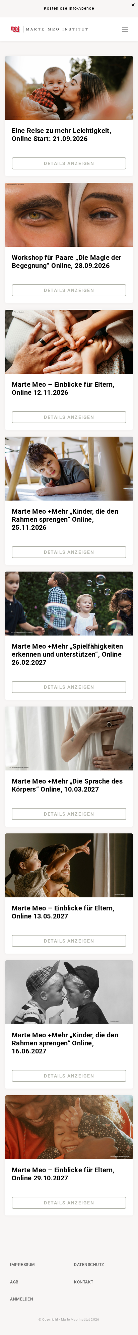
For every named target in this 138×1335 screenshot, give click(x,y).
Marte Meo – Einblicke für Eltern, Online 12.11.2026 (63, 388)
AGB (14, 1282)
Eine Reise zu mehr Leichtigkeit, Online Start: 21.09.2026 (61, 135)
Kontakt (83, 1282)
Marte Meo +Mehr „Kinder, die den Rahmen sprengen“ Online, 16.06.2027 (65, 1043)
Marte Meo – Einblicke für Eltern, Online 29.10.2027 (63, 1174)
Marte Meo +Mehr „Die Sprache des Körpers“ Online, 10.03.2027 (67, 785)
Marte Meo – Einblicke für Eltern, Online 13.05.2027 (63, 912)
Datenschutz (89, 1264)
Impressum (22, 1264)
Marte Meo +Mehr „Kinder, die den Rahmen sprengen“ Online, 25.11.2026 (65, 519)
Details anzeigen (69, 163)
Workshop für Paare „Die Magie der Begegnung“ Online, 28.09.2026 (67, 261)
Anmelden (21, 1299)
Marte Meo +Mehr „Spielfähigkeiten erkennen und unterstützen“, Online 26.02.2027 (67, 654)
